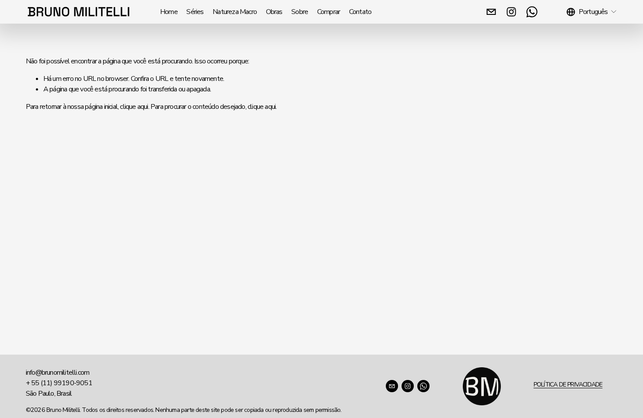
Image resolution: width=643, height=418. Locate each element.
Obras (274, 12)
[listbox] (591, 11)
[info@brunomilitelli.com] (491, 11)
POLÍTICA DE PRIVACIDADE (568, 384)
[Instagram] (511, 11)
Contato (360, 12)
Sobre (299, 12)
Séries (194, 12)
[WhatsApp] (532, 11)
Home (169, 12)
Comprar (328, 12)
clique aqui (134, 106)
